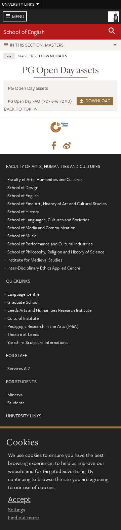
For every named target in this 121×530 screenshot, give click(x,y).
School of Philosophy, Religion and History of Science (56, 251)
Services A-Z (18, 368)
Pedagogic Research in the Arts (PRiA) (43, 326)
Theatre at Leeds (23, 334)
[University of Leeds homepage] (113, 16)
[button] (112, 32)
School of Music (21, 235)
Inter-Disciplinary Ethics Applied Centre (43, 267)
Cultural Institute (23, 318)
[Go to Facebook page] (54, 146)
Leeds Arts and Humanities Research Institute (49, 310)
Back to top (17, 109)
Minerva (15, 394)
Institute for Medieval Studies (34, 259)
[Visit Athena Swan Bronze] (60, 128)
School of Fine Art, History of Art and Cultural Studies (57, 203)
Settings (16, 509)
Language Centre (23, 294)
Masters (26, 56)
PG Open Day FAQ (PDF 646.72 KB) (40, 101)
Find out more (23, 517)
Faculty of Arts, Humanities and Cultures (44, 179)
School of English (24, 31)
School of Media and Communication (41, 227)
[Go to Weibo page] (67, 146)
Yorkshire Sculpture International (38, 342)
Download (97, 100)
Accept (19, 499)
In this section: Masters (37, 45)
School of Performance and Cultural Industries (49, 243)
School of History (23, 211)
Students (15, 402)
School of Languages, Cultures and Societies (48, 219)
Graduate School (22, 302)
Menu (18, 16)
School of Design (22, 187)
